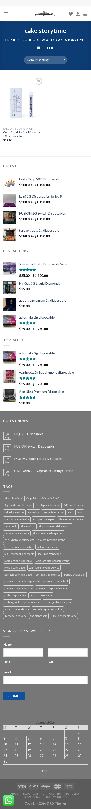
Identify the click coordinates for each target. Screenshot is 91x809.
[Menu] (5, 14)
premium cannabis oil (55, 581)
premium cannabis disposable (22, 581)
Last (51, 662)
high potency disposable (18, 547)
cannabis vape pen (53, 512)
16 (79, 744)
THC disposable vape (64, 616)
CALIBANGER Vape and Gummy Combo (43, 471)
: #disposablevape (73, 505)
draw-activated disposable (55, 526)
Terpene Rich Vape (15, 616)
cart (70, 512)
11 (16, 744)
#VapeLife (31, 498)
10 (5, 744)
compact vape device (16, 519)
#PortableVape (13, 498)
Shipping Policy (68, 793)
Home (10, 40)
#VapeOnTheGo (51, 498)
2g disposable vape (47, 505)
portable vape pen (74, 574)
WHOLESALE (61, 796)
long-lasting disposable (18, 560)
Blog (26, 793)
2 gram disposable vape (18, 505)
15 (67, 744)
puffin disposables (15, 595)
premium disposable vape (51, 588)
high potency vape (47, 547)
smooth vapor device (16, 609)
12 (29, 744)
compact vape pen (44, 519)
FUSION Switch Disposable (34, 446)
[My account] (78, 14)
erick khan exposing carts (19, 540)
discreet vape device (70, 519)
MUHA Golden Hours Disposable (38, 458)
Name (8, 644)
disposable (10, 526)
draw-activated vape (16, 533)
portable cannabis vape (18, 574)
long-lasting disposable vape (52, 560)
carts (80, 512)
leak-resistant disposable (19, 553)
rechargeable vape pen (57, 602)
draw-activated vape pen (48, 533)
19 (29, 750)
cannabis (33, 512)
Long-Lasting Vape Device (44, 567)
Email (8, 672)
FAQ (51, 793)
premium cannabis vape (18, 588)
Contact (39, 793)
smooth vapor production (48, 609)
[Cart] (85, 14)
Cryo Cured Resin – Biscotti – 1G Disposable (22, 134)
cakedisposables (14, 512)
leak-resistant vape (49, 553)
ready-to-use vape (41, 595)
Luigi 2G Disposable (28, 434)
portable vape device (48, 574)
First (6, 662)
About (15, 793)
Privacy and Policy (37, 796)
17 (5, 750)
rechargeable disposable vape (22, 602)
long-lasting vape (14, 567)
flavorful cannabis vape (51, 540)
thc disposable (38, 616)
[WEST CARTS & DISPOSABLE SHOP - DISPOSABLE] (45, 14)
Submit (14, 696)
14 (54, 744)
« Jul (44, 771)
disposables (28, 526)
